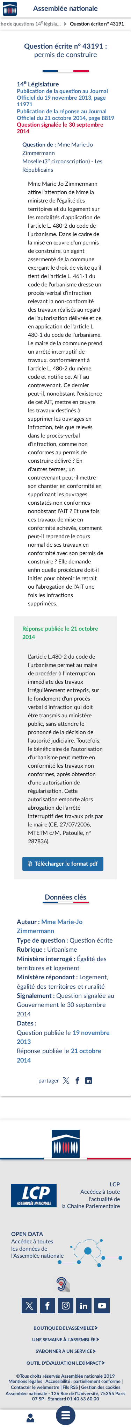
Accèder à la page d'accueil (10, 9)
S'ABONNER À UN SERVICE (64, 1351)
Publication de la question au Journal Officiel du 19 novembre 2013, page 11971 (62, 97)
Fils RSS (70, 1387)
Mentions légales (25, 1381)
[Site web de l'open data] (65, 1245)
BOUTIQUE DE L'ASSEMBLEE (64, 1328)
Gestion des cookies (101, 1387)
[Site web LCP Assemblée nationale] (65, 1196)
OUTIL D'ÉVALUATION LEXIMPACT (64, 1363)
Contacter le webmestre (35, 1387)
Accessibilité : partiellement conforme (83, 1381)
